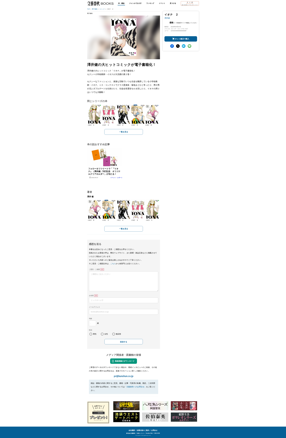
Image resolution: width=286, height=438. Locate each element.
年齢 (90, 318)
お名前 (91, 295)
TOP (88, 9)
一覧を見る (123, 132)
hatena (183, 46)
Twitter (178, 46)
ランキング (150, 3)
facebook (172, 46)
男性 (95, 334)
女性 (106, 334)
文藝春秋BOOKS (100, 3)
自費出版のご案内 (143, 430)
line (189, 46)
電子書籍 (94, 9)
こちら (113, 264)
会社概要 (132, 430)
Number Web (149, 433)
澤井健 (167, 18)
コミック (102, 9)
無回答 (118, 334)
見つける (173, 3)
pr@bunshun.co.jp (123, 376)
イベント (162, 3)
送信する (123, 342)
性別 (90, 330)
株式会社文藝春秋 (130, 433)
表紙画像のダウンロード (125, 361)
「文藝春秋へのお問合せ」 (135, 387)
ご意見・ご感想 (94, 269)
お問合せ (154, 430)
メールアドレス (94, 307)
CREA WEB (157, 433)
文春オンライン (140, 433)
